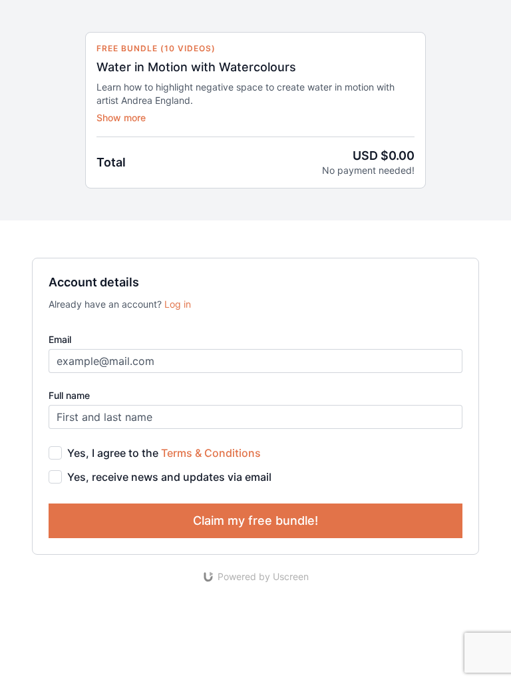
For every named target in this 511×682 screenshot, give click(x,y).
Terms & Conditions (211, 453)
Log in (177, 304)
